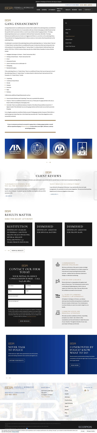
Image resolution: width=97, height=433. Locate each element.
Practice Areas (68, 400)
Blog (66, 412)
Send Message (25, 321)
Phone (10, 290)
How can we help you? (13, 301)
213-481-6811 (86, 5)
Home (66, 390)
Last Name (28, 285)
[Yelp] (88, 390)
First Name (11, 285)
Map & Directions (45, 396)
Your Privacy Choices (21, 428)
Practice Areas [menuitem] (59, 9)
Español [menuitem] (44, 9)
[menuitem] (77, 29)
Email (27, 290)
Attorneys (67, 397)
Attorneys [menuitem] (52, 9)
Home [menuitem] (38, 9)
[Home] (19, 8)
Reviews (67, 409)
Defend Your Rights (17, 360)
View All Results (17, 250)
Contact (88, 9)
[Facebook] (85, 390)
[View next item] (50, 162)
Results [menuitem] (68, 9)
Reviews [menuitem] (74, 9)
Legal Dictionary (69, 403)
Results (66, 406)
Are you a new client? (13, 296)
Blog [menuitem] (80, 9)
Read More (75, 365)
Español (67, 393)
